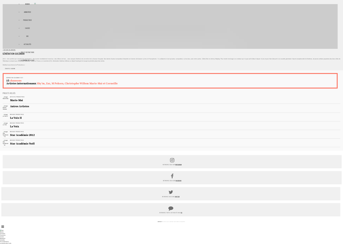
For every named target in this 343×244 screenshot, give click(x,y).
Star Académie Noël (22, 143)
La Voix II (16, 118)
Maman (27, 4)
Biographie (2, 238)
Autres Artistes (19, 106)
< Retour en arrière (9, 50)
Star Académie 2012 (22, 135)
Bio (27, 36)
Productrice (27, 20)
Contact (160, 221)
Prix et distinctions (27, 52)
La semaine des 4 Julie (27, 60)
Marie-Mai (16, 100)
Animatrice (27, 12)
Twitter (177, 197)
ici (181, 213)
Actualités (27, 44)
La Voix (14, 126)
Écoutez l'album (10, 68)
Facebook (178, 181)
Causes (27, 28)
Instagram (178, 164)
